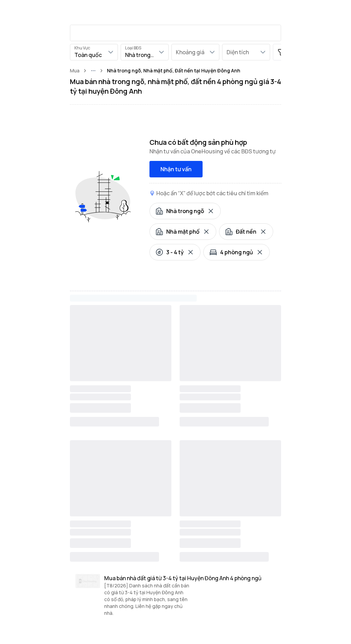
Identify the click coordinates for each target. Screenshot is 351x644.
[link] (173, 70)
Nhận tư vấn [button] (176, 169)
